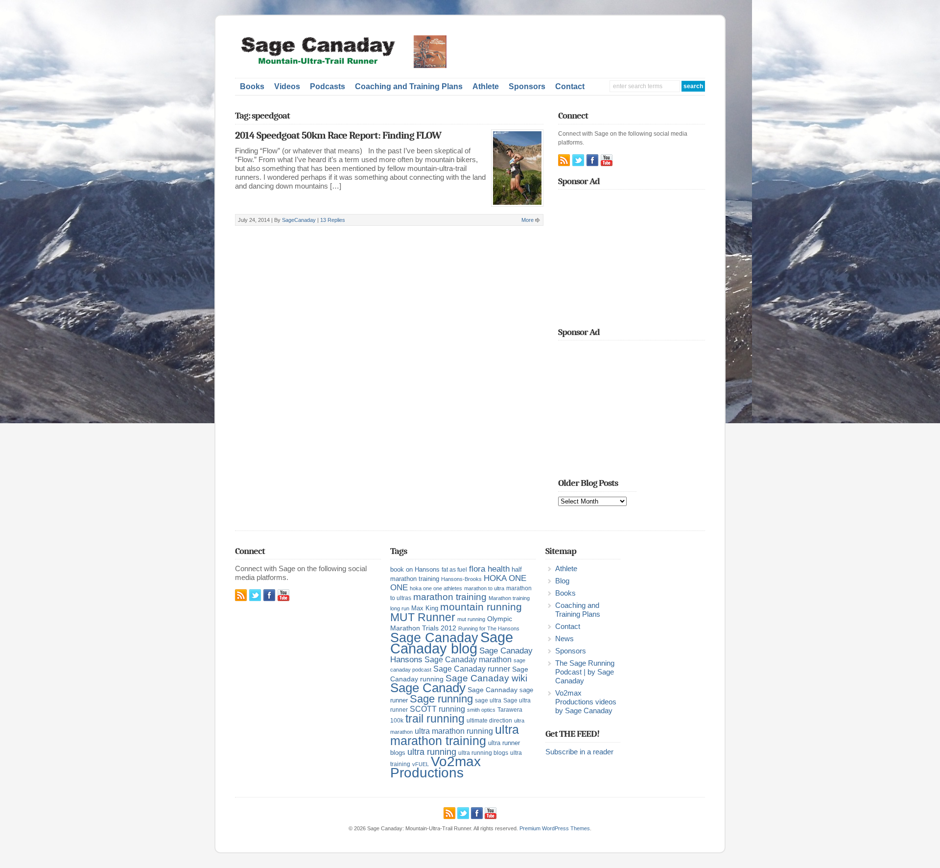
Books (252, 86)
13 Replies (332, 220)
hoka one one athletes (436, 588)
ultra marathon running (454, 730)
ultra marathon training (454, 735)
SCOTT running (437, 709)
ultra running (431, 752)
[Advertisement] (590, 50)
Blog (562, 581)
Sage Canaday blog (451, 642)
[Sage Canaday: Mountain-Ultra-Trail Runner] (350, 66)
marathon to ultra (484, 588)
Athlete (485, 86)
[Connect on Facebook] (592, 160)
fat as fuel (454, 569)
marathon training (450, 597)
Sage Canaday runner (471, 669)
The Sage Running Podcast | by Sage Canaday (584, 672)
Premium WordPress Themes (554, 828)
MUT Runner (422, 617)
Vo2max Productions (435, 767)
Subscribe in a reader (579, 752)
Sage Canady (428, 687)
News (564, 639)
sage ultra (488, 700)
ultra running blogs (483, 752)
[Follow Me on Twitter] (578, 160)
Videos (287, 86)
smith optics (481, 710)
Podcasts (327, 86)
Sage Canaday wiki (486, 678)
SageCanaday (299, 220)
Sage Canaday (434, 637)
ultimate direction (489, 720)
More (527, 220)
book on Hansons (415, 569)
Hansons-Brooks (461, 579)
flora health (489, 569)
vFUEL (420, 764)
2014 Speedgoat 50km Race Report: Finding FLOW (338, 135)
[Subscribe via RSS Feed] (564, 160)
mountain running (481, 607)
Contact (570, 86)
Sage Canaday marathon (468, 659)
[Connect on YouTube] (606, 160)
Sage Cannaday (492, 690)
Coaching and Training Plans (409, 86)
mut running (471, 619)
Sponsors (527, 86)
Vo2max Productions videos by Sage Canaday (585, 702)
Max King (424, 608)
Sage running (441, 699)
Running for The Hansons (488, 628)
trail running (435, 718)
